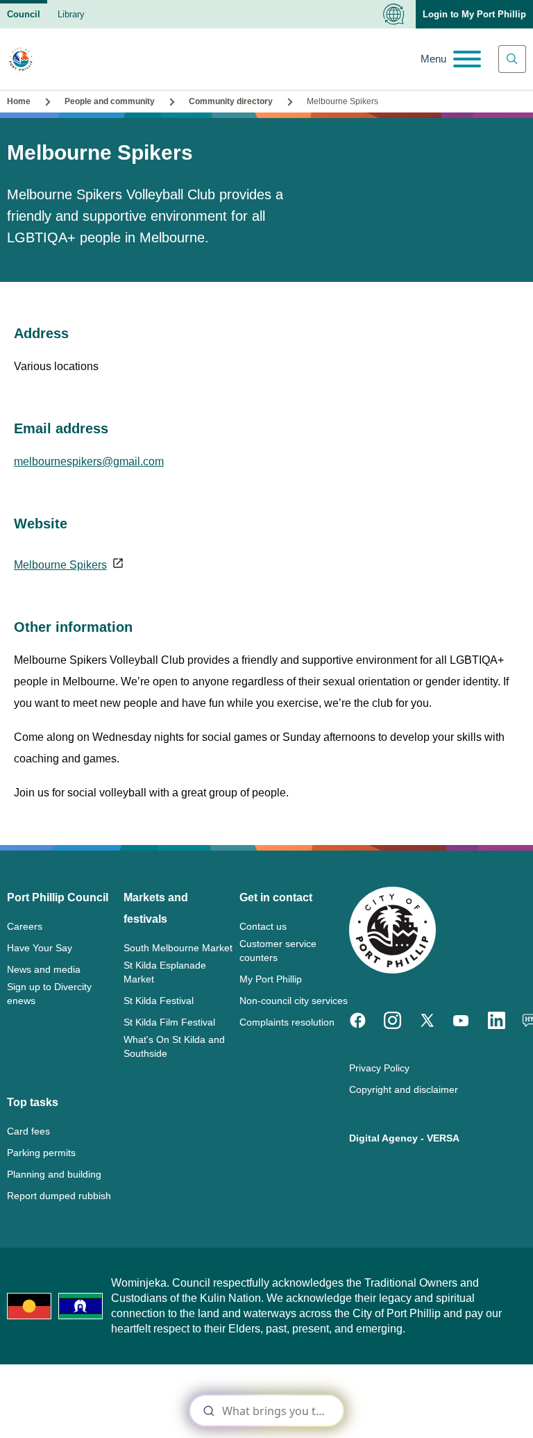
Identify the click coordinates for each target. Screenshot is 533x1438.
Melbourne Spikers (60, 565)
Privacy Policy (379, 1067)
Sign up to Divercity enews (49, 993)
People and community (110, 101)
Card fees (28, 1131)
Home (19, 101)
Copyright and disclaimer (403, 1089)
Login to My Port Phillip (474, 14)
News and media (44, 969)
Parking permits (41, 1152)
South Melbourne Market (178, 947)
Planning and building (54, 1174)
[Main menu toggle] (450, 59)
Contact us (263, 926)
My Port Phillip (270, 979)
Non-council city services (293, 1000)
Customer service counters (277, 950)
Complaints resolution (287, 1022)
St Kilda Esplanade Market (165, 972)
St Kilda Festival (159, 1000)
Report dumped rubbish (59, 1195)
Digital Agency (383, 1138)
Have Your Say (39, 947)
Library (71, 14)
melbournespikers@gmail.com (89, 461)
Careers (24, 926)
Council (23, 14)
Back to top (463, 1408)
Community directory (231, 101)
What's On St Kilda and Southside (174, 1046)
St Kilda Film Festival (169, 1022)
